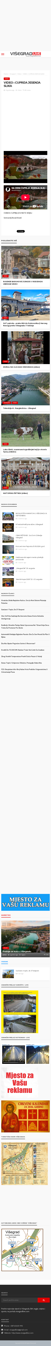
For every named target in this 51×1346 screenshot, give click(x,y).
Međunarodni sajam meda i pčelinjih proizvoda (29, 558)
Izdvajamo (7, 403)
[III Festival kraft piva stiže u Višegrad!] (8, 527)
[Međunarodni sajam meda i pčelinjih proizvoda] (8, 560)
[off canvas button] (2, 54)
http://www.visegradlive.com (22, 1333)
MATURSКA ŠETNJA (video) (15, 493)
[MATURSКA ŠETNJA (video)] (25, 473)
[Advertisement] (25, 25)
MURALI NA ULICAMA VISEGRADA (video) (21, 367)
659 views (27, 90)
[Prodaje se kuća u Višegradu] (25, 939)
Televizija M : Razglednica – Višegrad (19, 408)
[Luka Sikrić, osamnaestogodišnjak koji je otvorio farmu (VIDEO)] (25, 430)
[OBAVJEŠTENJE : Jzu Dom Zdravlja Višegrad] (8, 538)
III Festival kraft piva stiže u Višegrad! (29, 524)
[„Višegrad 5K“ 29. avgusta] (8, 571)
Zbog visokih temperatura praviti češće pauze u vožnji (21, 656)
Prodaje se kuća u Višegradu (16, 951)
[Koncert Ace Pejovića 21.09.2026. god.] (8, 549)
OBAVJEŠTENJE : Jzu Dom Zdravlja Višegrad (29, 536)
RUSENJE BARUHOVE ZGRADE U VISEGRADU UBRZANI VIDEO (23, 282)
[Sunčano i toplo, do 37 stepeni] (8, 974)
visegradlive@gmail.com (18, 1330)
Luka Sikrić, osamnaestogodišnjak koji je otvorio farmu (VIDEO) (25, 450)
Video (7, 78)
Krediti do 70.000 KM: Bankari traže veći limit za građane (22, 650)
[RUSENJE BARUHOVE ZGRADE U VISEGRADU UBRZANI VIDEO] (25, 262)
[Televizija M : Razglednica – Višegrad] (25, 389)
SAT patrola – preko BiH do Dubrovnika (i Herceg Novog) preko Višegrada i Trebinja (25, 324)
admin (4, 955)
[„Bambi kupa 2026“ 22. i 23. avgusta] (8, 582)
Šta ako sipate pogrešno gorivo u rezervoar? (18, 643)
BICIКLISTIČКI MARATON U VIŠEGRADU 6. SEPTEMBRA (31, 514)
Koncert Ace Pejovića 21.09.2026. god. (30, 546)
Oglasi (6, 948)
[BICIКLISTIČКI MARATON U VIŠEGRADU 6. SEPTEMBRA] (8, 516)
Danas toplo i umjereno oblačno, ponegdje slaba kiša (21, 663)
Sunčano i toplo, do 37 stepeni (12, 610)
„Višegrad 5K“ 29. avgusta (25, 568)
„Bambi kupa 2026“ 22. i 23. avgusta (29, 579)
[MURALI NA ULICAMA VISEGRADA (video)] (25, 347)
